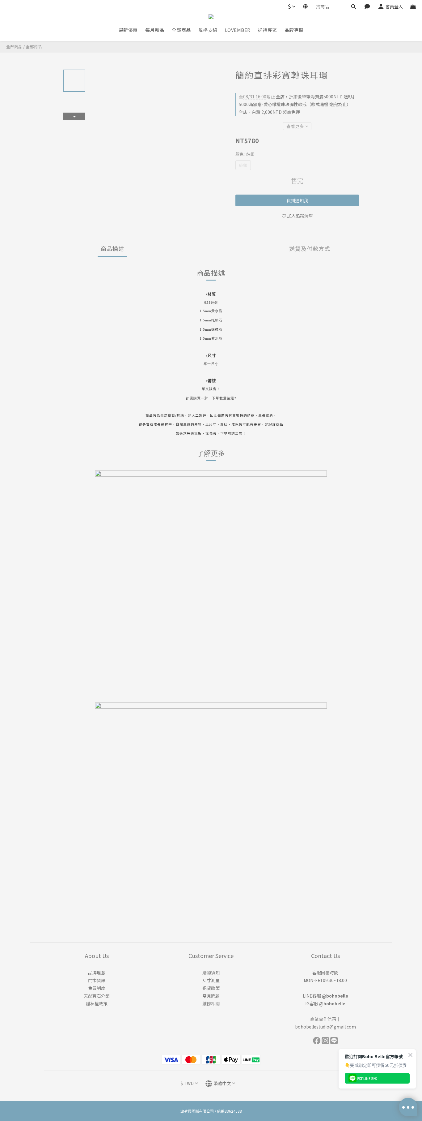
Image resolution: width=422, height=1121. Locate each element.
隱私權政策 (97, 1003)
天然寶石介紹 (97, 996)
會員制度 (96, 988)
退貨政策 (211, 988)
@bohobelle (335, 996)
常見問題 (211, 996)
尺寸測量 (211, 980)
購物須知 (211, 972)
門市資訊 (96, 980)
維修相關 (211, 1003)
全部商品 (14, 46)
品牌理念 (96, 972)
